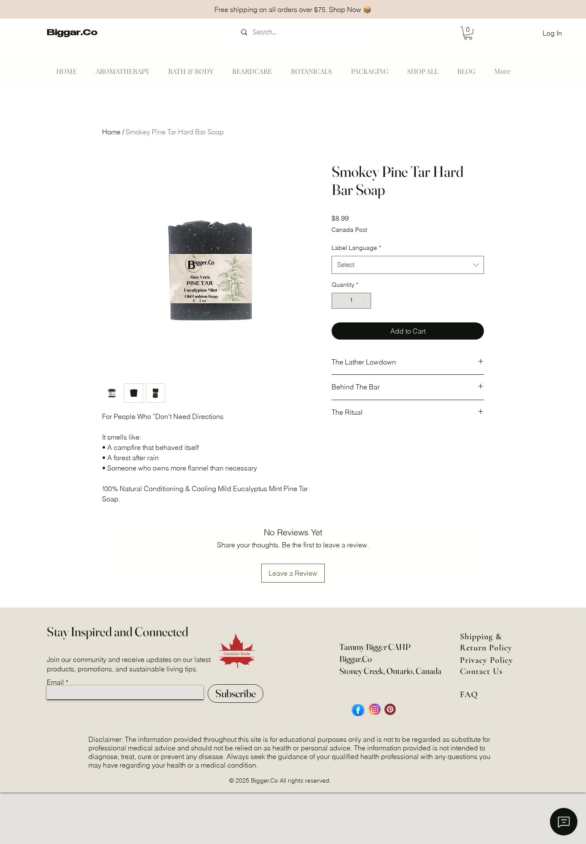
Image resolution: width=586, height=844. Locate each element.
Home (111, 132)
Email (55, 682)
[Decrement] (338, 300)
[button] (468, 33)
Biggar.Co (72, 33)
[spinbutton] (351, 300)
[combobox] (408, 265)
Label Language (356, 248)
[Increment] (364, 300)
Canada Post (349, 230)
